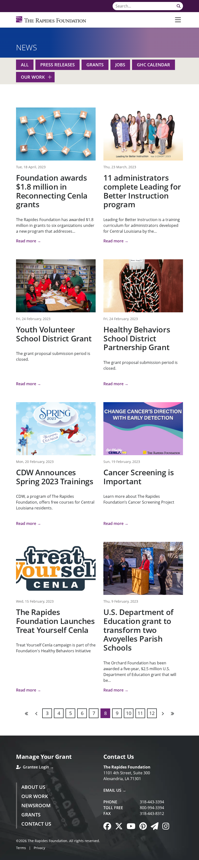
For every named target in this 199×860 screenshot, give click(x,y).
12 (152, 713)
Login (3, 856)
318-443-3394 (152, 802)
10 (128, 713)
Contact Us (36, 824)
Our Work (33, 77)
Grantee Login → (38, 767)
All (25, 65)
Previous (36, 713)
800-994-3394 (152, 807)
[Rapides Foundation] (51, 20)
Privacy (39, 847)
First (27, 713)
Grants (95, 65)
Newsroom (35, 805)
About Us (33, 787)
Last (172, 713)
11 (140, 713)
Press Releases (57, 65)
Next (162, 713)
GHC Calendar (153, 65)
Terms (21, 847)
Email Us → (114, 790)
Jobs (120, 65)
